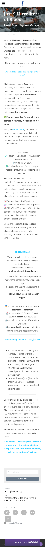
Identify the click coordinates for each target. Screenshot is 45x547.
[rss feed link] (8, 519)
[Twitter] (15, 512)
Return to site (10, 507)
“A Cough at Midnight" (14, 491)
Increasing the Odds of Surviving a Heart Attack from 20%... (20, 499)
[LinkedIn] (24, 512)
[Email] (32, 512)
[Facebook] (7, 512)
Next (5, 495)
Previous (7, 489)
